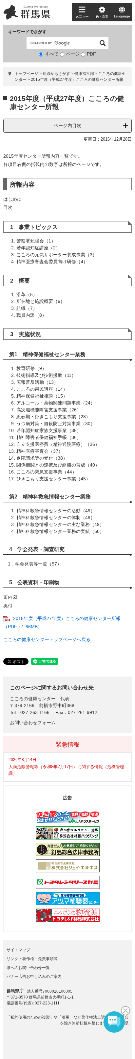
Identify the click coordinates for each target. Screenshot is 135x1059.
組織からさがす (56, 73)
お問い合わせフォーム (33, 722)
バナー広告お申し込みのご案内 (34, 976)
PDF (91, 54)
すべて (52, 54)
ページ (73, 54)
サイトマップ (18, 950)
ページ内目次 (67, 125)
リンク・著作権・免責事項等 (32, 958)
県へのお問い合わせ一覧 (28, 967)
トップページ (26, 73)
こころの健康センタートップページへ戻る (46, 639)
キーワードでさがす (27, 32)
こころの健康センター (33, 698)
